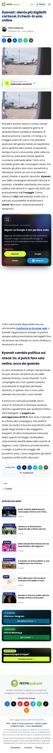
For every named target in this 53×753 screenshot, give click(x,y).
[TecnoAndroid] (12, 4)
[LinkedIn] (15, 40)
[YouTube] (26, 703)
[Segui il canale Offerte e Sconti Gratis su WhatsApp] (39, 703)
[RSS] (26, 710)
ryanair (9, 489)
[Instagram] (20, 703)
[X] (9, 40)
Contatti (28, 747)
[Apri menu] (49, 4)
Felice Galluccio (15, 28)
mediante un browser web (31, 328)
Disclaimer (15, 747)
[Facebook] (4, 40)
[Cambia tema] (32, 4)
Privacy (39, 747)
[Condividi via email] (31, 40)
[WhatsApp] (25, 40)
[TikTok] (45, 703)
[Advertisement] (26, 279)
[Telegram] (20, 40)
